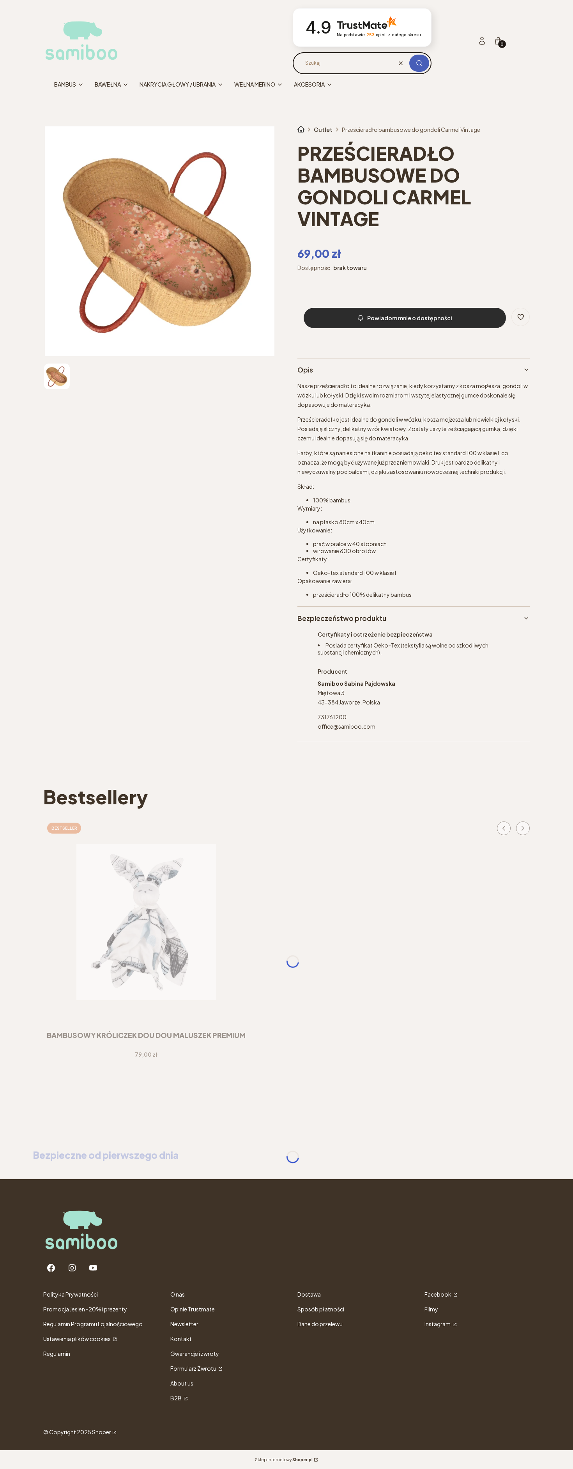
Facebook (438, 1294)
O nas (177, 1294)
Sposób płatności (320, 1309)
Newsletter (184, 1323)
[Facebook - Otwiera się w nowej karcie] (51, 1268)
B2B (176, 1398)
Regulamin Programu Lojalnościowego (93, 1323)
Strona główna (300, 129)
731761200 (332, 716)
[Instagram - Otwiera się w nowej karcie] (72, 1268)
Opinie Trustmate (192, 1309)
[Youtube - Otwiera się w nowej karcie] (93, 1268)
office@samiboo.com (346, 726)
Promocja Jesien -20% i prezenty (85, 1309)
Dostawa (309, 1294)
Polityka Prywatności (70, 1294)
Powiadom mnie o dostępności (409, 317)
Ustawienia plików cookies (77, 1338)
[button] (419, 63)
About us (181, 1383)
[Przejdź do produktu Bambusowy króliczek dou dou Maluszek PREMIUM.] (146, 922)
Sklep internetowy (284, 1459)
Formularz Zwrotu (193, 1368)
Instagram (437, 1323)
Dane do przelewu (320, 1323)
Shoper (101, 1431)
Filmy (431, 1309)
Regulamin (56, 1353)
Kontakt (181, 1338)
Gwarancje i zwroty (194, 1353)
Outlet (323, 129)
